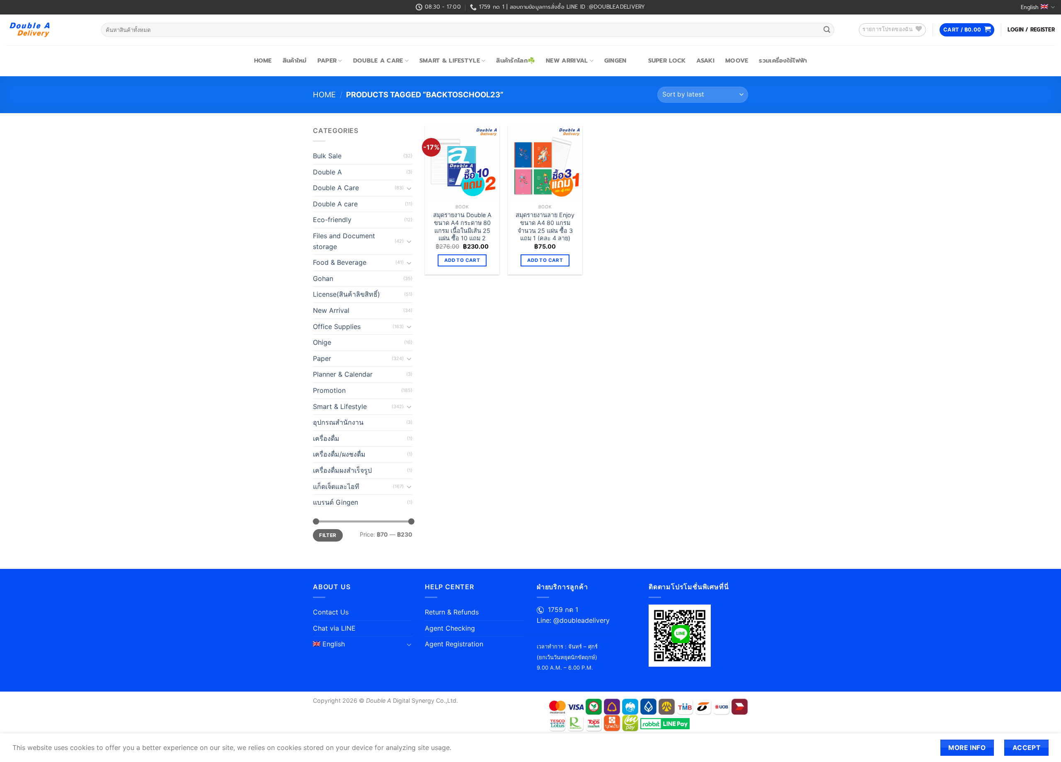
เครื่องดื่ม (326, 438)
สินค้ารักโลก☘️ (515, 60)
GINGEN (615, 60)
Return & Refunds (452, 612)
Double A (327, 172)
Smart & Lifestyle (449, 60)
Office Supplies (337, 326)
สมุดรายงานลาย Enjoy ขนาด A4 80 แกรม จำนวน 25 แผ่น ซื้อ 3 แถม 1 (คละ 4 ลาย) (545, 226)
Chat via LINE (334, 628)
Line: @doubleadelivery (573, 620)
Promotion (329, 390)
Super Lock (667, 60)
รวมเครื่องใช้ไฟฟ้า (783, 60)
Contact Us (331, 612)
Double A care (335, 204)
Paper (327, 60)
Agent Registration (454, 644)
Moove (736, 60)
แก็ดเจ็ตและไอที (336, 486)
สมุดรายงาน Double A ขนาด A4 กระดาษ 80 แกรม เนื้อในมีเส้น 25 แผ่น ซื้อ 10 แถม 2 (462, 226)
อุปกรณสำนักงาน (338, 422)
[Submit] (827, 30)
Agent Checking (450, 628)
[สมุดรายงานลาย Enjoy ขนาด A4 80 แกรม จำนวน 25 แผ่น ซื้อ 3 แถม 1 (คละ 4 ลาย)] (545, 163)
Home (263, 60)
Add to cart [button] (462, 260)
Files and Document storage (344, 241)
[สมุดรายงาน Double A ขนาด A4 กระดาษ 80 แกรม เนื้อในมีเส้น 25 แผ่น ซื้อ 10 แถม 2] (462, 163)
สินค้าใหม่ (295, 60)
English (1030, 7)
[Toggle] (409, 188)
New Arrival (567, 60)
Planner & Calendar (343, 374)
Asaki (705, 60)
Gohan (323, 278)
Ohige (322, 342)
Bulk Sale (327, 156)
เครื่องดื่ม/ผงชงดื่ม (339, 454)
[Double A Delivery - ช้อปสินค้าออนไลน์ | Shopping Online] (47, 30)
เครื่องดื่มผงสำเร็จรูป (342, 470)
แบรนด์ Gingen (335, 502)
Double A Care (378, 60)
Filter (327, 535)
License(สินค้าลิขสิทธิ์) (346, 294)
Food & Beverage (339, 262)
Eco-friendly (332, 219)
